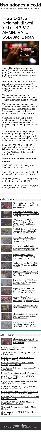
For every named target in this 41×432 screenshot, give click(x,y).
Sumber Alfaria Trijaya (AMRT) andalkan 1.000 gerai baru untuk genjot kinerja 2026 (26, 299)
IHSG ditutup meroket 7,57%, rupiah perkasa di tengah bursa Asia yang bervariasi (26, 213)
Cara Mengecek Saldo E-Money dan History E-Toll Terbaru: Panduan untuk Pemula (20, 392)
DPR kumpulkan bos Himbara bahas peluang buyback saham (25, 306)
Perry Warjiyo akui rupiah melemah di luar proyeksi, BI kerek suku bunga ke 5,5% (25, 248)
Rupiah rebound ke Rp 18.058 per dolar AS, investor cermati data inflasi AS (25, 273)
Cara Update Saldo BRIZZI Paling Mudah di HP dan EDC (20, 413)
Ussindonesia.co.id (20, 4)
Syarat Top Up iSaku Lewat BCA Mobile (18, 373)
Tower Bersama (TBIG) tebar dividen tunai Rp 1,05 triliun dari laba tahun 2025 (25, 282)
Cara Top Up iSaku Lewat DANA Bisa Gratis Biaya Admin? (20, 369)
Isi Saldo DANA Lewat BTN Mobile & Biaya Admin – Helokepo (17, 403)
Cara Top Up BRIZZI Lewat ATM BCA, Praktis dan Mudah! (18, 377)
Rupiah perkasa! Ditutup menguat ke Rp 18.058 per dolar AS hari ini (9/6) (24, 290)
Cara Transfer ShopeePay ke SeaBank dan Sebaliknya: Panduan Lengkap (19, 382)
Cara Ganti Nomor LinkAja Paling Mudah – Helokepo (20, 408)
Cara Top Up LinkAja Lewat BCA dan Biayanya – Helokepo (17, 358)
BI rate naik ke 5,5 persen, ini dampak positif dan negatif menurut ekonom (25, 316)
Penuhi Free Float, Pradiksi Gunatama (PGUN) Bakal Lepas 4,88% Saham (24, 239)
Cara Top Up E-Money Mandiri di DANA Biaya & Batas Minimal (19, 348)
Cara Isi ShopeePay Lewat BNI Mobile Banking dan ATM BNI (17, 363)
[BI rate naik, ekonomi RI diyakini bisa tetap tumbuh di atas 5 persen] (6, 341)
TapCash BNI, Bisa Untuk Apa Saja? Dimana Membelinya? (20, 353)
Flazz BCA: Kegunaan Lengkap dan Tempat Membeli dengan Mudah (20, 387)
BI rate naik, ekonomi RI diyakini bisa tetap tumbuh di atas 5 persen (25, 205)
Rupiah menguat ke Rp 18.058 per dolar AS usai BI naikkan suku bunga (25, 265)
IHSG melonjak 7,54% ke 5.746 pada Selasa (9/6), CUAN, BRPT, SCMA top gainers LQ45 (24, 223)
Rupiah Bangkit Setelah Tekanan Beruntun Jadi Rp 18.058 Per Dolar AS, (24, 256)
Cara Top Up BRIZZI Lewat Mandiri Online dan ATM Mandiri (20, 397)
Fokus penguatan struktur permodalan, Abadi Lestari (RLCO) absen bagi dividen (24, 324)
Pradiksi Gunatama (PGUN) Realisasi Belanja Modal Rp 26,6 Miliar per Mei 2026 (25, 231)
